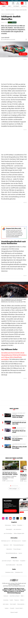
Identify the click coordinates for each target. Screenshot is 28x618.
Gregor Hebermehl (5, 37)
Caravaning (5, 600)
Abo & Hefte (19, 564)
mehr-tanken (6, 604)
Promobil (12, 608)
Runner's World (19, 608)
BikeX (22, 596)
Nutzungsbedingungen (18, 545)
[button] (14, 49)
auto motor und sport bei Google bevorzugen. (14, 236)
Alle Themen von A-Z (16, 540)
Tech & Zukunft (16, 6)
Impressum (6, 545)
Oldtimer (3, 6)
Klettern (22, 600)
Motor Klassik (16, 560)
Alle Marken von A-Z (5, 540)
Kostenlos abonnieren (10, 510)
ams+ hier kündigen (8, 533)
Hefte (12, 0)
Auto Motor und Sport (14, 596)
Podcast (14, 525)
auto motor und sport (6, 560)
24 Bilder (24, 54)
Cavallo (11, 600)
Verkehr (9, 6)
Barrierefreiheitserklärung (11, 553)
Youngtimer (22, 560)
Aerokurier (6, 596)
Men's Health (13, 604)
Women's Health (14, 612)
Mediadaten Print (19, 572)
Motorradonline (20, 604)
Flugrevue (16, 600)
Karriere (20, 553)
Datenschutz (9, 549)
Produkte (16, 0)
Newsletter (19, 525)
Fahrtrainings (8, 525)
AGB (11, 545)
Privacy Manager (17, 549)
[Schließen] (24, 228)
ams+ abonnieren (17, 529)
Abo (22, 3)
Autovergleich (9, 529)
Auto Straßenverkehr (10, 564)
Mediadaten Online (9, 572)
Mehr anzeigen (13, 488)
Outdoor (7, 608)
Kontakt (24, 540)
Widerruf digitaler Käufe (19, 533)
